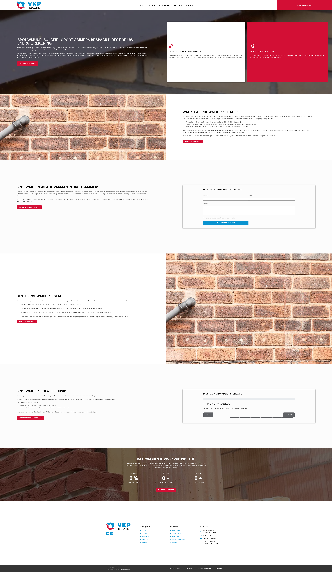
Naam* (205, 196)
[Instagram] (111, 533)
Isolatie (151, 5)
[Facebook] (107, 533)
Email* (251, 196)
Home (141, 5)
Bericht (205, 204)
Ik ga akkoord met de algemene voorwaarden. (220, 218)
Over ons (177, 5)
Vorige (208, 414)
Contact (189, 5)
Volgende (289, 414)
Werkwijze (164, 5)
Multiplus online (126, 569)
